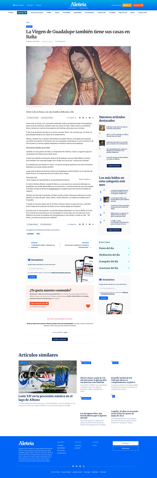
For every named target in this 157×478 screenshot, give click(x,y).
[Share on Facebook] (80, 117)
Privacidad (103, 472)
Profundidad (66, 12)
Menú (11, 12)
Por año (94, 445)
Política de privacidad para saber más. (61, 272)
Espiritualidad (77, 12)
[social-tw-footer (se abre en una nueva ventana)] (80, 466)
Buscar (39, 5)
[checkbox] (28, 272)
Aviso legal (87, 472)
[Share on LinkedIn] (83, 117)
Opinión (57, 12)
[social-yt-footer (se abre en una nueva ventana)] (73, 466)
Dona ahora (137, 5)
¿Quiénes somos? (77, 472)
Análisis (49, 12)
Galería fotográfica (84, 179)
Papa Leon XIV (123, 12)
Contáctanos (95, 472)
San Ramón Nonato (83, 8)
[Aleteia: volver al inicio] (78, 4)
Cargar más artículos (114, 166)
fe (113, 396)
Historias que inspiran (37, 12)
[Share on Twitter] (86, 117)
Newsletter (78, 445)
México (133, 12)
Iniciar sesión (117, 5)
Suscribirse (125, 443)
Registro (125, 5)
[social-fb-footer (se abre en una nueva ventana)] (77, 466)
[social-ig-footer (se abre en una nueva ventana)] (83, 466)
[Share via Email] (89, 117)
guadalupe (30, 234)
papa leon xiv (24, 363)
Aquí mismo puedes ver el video (38, 148)
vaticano (115, 363)
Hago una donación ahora (38, 303)
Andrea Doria (54, 189)
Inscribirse (32, 277)
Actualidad (112, 12)
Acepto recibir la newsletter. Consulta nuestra (50, 272)
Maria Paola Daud (47, 41)
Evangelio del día (108, 261)
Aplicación (78, 448)
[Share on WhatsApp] (93, 117)
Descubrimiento (89, 12)
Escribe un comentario (59, 339)
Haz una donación (66, 472)
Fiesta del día (106, 248)
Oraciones (21, 12)
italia (38, 234)
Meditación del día (109, 254)
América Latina (142, 12)
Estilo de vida (101, 12)
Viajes (27, 22)
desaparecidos (86, 363)
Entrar (65, 332)
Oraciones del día (108, 268)
